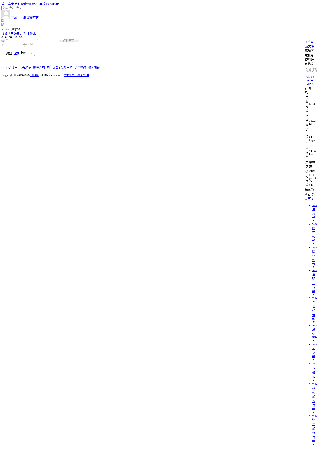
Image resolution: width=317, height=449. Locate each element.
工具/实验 (40, 4)
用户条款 (53, 67)
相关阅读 (94, 67)
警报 (26, 33)
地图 (26, 4)
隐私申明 (66, 67)
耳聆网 (34, 75)
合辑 (18, 4)
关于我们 (80, 67)
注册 (23, 17)
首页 (4, 4)
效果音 (18, 33)
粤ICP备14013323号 (76, 75)
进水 (33, 33)
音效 (16, 53)
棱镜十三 (7, 39)
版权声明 (39, 67)
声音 (11, 4)
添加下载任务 (309, 53)
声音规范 (25, 67)
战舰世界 (7, 33)
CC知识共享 (9, 67)
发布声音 (33, 17)
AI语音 (54, 4)
